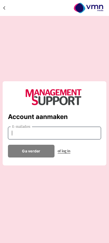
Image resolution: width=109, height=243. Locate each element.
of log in (64, 151)
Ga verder (31, 151)
